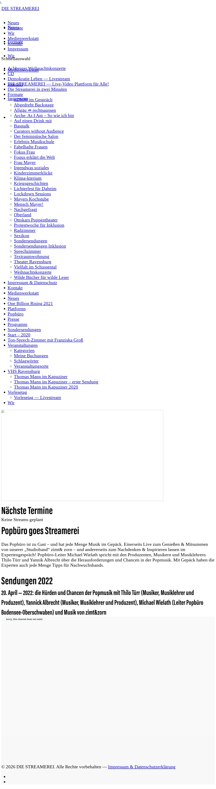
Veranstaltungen (23, 345)
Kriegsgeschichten (31, 183)
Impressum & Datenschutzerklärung (142, 766)
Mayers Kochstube (31, 198)
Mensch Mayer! (28, 204)
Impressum (18, 48)
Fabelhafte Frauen (31, 146)
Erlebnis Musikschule (34, 141)
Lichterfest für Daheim (35, 188)
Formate (15, 27)
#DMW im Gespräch (33, 99)
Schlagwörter (26, 360)
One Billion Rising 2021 (30, 303)
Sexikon (21, 235)
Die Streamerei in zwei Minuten (37, 89)
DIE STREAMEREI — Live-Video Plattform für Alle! (58, 83)
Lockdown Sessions (32, 193)
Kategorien (24, 350)
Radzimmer (25, 230)
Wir (11, 33)
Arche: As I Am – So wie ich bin (44, 115)
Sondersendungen (30, 240)
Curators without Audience (39, 131)
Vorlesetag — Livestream (37, 397)
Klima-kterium (28, 178)
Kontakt (15, 43)
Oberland (22, 214)
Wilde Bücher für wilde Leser (41, 277)
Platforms (17, 308)
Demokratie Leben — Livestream (39, 78)
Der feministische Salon (36, 136)
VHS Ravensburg (24, 371)
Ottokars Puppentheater (36, 219)
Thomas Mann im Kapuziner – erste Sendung (56, 381)
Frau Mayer (25, 162)
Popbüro (16, 313)
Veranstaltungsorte (31, 366)
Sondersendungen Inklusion (40, 245)
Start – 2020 (19, 334)
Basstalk (21, 125)
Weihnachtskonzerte (33, 272)
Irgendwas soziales (31, 167)
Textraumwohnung (31, 256)
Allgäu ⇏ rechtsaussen (35, 110)
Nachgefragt (25, 209)
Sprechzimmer (27, 251)
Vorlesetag (17, 392)
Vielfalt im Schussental (35, 266)
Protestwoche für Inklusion (39, 225)
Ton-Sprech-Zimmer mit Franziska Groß (45, 339)
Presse (13, 319)
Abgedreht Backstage (34, 104)
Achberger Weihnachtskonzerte (37, 68)
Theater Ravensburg (32, 261)
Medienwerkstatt (23, 38)
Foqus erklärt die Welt (34, 157)
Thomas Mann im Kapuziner (41, 376)
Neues (13, 22)
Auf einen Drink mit (33, 120)
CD (11, 73)
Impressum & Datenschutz (32, 282)
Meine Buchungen (31, 355)
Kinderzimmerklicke (33, 172)
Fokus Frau (24, 151)
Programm (17, 324)
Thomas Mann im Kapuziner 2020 (46, 386)
